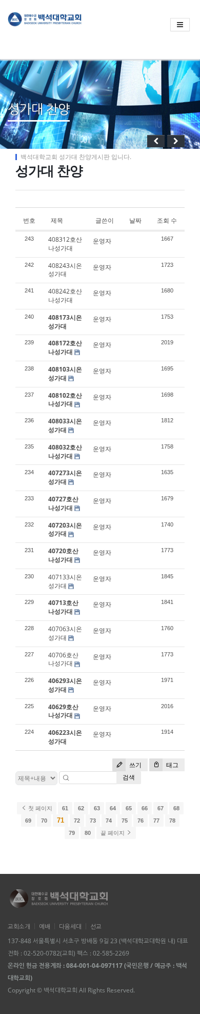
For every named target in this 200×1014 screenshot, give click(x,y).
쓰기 (135, 765)
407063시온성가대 (65, 633)
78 (172, 820)
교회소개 (19, 926)
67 (160, 808)
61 (65, 808)
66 (145, 808)
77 (156, 820)
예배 (44, 926)
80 (88, 833)
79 (72, 833)
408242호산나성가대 (65, 295)
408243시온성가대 (65, 270)
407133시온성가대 (65, 581)
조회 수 (167, 220)
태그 (171, 765)
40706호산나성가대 (63, 659)
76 (140, 820)
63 (97, 808)
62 (81, 808)
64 (113, 808)
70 (44, 820)
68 (176, 808)
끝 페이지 (113, 833)
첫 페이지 (39, 808)
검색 (129, 777)
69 (28, 820)
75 (125, 820)
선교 (96, 926)
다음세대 (70, 926)
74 (109, 820)
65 (129, 808)
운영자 (102, 241)
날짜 (135, 220)
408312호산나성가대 (65, 243)
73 (93, 820)
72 (77, 820)
